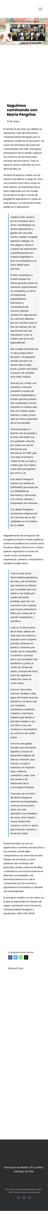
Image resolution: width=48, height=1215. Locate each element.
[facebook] (18, 1197)
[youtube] (24, 1197)
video (40, 179)
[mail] (29, 1197)
